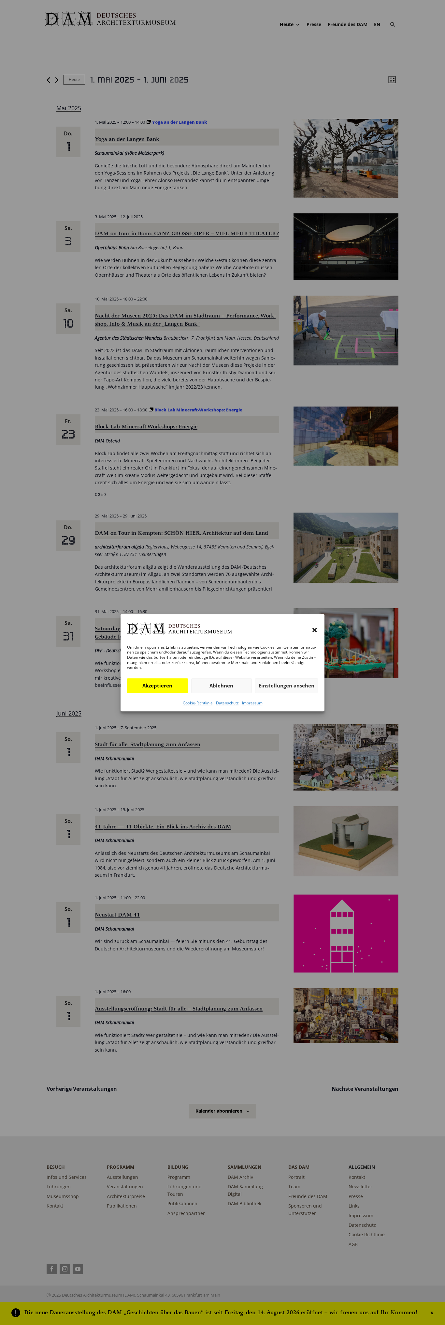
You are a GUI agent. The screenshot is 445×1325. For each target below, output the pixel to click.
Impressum (252, 702)
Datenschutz (227, 702)
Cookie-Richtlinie (198, 702)
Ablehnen (221, 685)
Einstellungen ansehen (286, 685)
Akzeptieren (157, 685)
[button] (314, 630)
